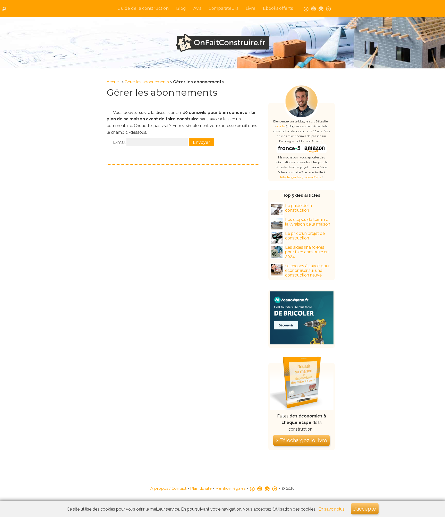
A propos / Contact (168, 488)
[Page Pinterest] (328, 8)
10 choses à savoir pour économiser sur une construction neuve (307, 270)
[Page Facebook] (306, 8)
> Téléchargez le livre (301, 440)
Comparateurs (223, 8)
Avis (197, 8)
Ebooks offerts (278, 8)
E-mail (119, 142)
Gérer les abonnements (147, 81)
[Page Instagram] (321, 8)
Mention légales (230, 488)
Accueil (114, 81)
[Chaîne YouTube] (313, 8)
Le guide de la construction (298, 208)
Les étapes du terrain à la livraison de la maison (307, 222)
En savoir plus (331, 509)
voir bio (281, 126)
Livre (250, 8)
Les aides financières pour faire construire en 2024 (307, 252)
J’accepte (364, 509)
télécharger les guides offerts (300, 177)
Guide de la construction (143, 8)
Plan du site (201, 488)
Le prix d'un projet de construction (305, 235)
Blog (181, 8)
